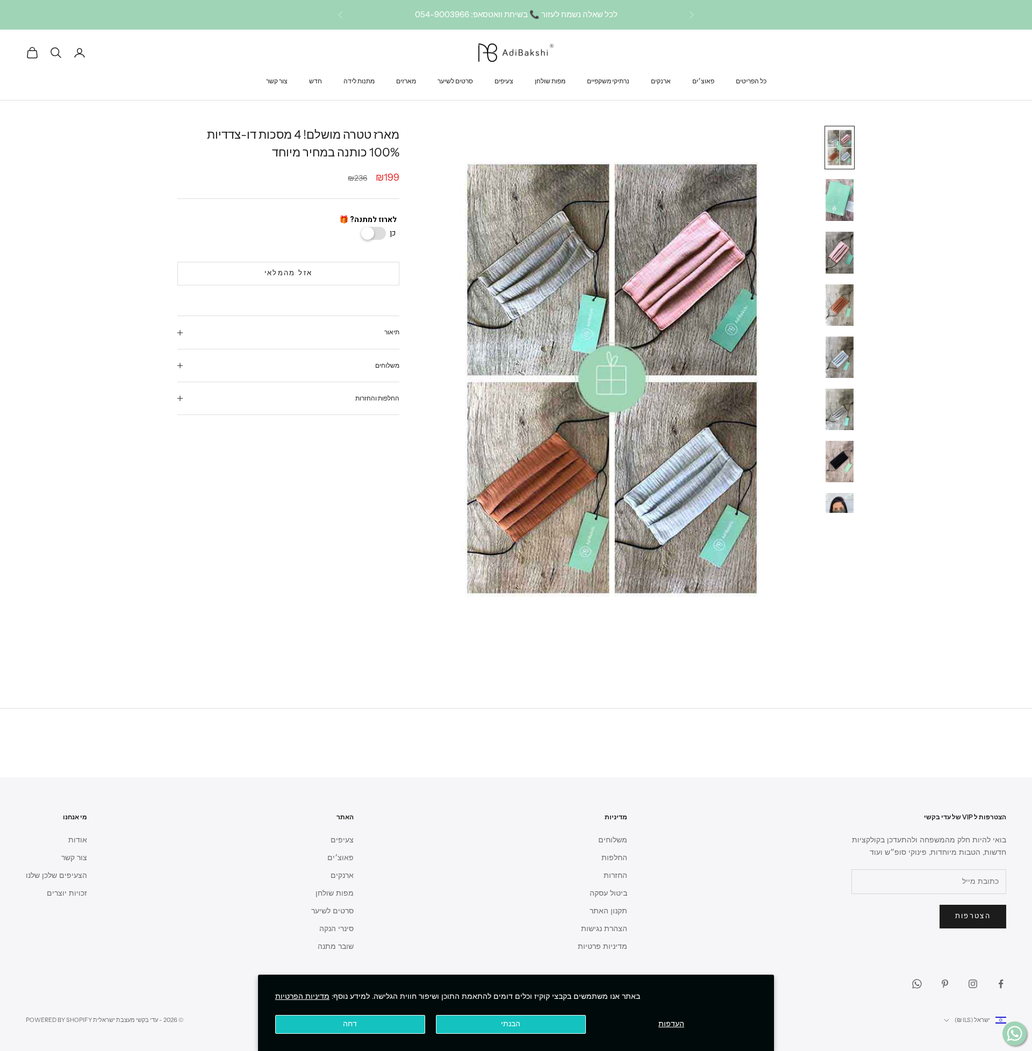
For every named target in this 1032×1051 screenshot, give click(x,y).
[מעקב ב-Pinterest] (945, 983)
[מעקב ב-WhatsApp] (917, 983)
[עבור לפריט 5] (840, 357)
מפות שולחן (550, 80)
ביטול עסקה (608, 893)
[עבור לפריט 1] (840, 147)
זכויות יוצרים (67, 893)
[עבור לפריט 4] (840, 305)
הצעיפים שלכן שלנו (56, 875)
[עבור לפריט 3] (840, 252)
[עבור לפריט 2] (840, 200)
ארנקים (661, 80)
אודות (77, 840)
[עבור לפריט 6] (840, 409)
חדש (315, 80)
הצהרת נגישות (604, 929)
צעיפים (503, 80)
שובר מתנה (336, 946)
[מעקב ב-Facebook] (1000, 983)
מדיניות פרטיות (602, 946)
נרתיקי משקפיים (608, 80)
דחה (350, 1024)
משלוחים (612, 840)
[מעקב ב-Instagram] (973, 983)
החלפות (614, 858)
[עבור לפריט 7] (840, 461)
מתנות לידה (359, 80)
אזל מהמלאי (288, 273)
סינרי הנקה (336, 929)
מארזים (406, 80)
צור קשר (277, 80)
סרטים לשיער (455, 80)
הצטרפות (973, 916)
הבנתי (510, 1024)
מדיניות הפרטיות (302, 996)
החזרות (615, 875)
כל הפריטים (751, 80)
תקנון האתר (608, 911)
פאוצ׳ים (703, 80)
